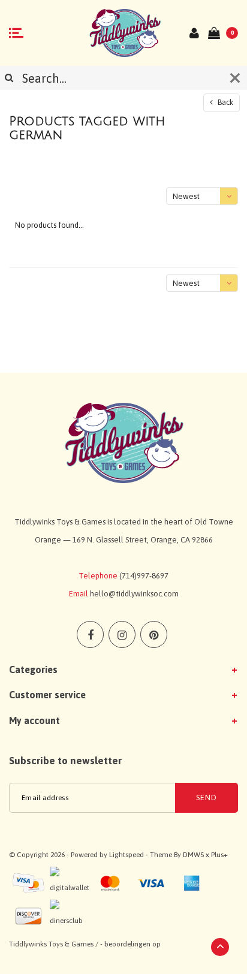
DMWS (193, 855)
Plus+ (219, 855)
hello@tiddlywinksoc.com (134, 593)
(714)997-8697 (143, 575)
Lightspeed (126, 855)
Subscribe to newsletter (65, 761)
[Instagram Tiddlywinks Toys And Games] (122, 634)
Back (224, 102)
